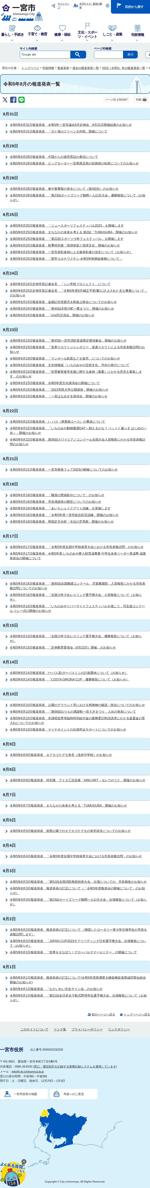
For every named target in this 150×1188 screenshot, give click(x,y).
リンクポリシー (119, 1029)
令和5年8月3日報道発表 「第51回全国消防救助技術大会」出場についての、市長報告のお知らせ (78, 881)
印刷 (138, 99)
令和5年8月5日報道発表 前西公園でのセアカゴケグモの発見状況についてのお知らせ (70, 831)
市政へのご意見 (73, 1094)
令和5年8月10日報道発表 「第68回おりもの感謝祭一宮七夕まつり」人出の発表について (73, 711)
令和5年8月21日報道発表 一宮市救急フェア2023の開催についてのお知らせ (64, 469)
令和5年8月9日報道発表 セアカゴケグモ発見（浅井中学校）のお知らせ (61, 755)
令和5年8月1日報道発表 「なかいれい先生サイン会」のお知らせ (56, 989)
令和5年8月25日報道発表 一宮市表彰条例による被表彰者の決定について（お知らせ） (71, 252)
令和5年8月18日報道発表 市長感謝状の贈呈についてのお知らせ (55, 501)
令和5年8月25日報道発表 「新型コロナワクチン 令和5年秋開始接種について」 (66, 258)
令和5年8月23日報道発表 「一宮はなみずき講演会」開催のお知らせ (58, 396)
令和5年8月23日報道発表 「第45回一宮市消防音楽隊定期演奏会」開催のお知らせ (68, 340)
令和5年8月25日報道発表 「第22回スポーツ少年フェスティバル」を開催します (66, 238)
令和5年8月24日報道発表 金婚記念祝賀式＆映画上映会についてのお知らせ (63, 302)
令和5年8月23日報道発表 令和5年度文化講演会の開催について (55, 383)
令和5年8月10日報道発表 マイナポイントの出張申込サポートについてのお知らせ (68, 729)
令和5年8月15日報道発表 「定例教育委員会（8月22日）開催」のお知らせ (63, 647)
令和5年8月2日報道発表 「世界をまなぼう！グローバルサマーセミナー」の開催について (73, 952)
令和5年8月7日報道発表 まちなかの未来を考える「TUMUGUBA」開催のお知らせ (68, 805)
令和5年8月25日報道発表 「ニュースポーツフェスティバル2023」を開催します (67, 225)
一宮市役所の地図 (25, 1094)
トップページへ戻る (137, 1014)
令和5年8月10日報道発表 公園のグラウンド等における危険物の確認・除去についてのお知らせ (77, 705)
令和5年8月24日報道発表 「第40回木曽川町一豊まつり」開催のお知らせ (62, 308)
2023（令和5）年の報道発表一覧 (123, 68)
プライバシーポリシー (87, 1029)
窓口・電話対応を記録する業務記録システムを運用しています (75, 1066)
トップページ (30, 68)
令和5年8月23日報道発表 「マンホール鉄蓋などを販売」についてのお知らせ (65, 358)
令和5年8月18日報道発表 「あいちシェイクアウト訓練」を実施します (60, 508)
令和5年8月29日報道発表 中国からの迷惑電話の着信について (54, 156)
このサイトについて (34, 1029)
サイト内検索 (28, 48)
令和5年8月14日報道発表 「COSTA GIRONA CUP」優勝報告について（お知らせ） (69, 679)
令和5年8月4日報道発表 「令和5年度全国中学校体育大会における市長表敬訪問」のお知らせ (76, 856)
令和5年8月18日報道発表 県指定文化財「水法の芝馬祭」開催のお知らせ (62, 521)
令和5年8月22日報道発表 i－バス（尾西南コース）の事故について (57, 421)
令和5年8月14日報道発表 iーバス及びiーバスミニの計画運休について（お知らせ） (69, 672)
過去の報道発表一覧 (85, 68)
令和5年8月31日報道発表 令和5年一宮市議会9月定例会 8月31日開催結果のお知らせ (71, 124)
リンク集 (60, 1029)
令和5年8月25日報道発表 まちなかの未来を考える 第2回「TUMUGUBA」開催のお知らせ (74, 232)
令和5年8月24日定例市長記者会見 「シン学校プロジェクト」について (60, 284)
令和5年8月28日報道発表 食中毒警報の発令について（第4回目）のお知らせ (64, 188)
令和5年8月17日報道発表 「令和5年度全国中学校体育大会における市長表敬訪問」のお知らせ (77, 547)
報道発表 (63, 68)
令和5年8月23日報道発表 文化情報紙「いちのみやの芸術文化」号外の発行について (69, 365)
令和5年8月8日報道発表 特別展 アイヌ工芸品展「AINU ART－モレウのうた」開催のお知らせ (77, 780)
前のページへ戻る (103, 1014)
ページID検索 (103, 48)
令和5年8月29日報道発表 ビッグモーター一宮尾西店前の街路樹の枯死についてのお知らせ (74, 163)
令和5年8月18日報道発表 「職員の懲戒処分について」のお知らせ (57, 495)
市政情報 (48, 68)
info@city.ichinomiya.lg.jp (28, 1071)
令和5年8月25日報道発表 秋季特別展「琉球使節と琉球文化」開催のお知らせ (65, 245)
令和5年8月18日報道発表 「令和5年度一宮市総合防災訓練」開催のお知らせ (64, 515)
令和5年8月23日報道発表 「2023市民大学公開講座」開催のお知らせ (59, 389)
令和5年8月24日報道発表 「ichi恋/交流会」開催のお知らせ (52, 315)
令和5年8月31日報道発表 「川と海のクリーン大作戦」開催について (58, 131)
